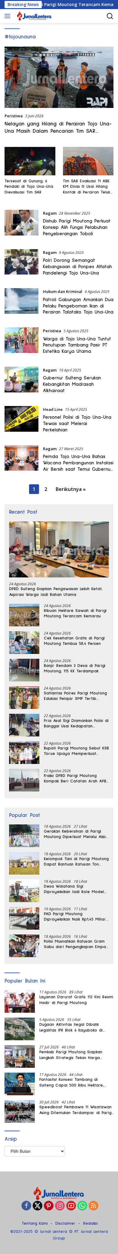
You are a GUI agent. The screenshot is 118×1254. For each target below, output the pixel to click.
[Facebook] (26, 1206)
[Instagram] (60, 1206)
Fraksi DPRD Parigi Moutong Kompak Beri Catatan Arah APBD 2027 (76, 779)
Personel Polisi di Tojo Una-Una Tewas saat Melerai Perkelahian (77, 423)
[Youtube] (71, 1206)
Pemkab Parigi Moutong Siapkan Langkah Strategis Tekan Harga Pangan (70, 1055)
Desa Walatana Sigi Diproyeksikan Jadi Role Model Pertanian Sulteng (74, 889)
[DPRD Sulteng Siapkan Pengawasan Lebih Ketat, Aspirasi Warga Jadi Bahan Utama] (59, 549)
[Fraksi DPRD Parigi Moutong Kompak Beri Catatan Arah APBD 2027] (24, 780)
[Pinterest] (49, 1206)
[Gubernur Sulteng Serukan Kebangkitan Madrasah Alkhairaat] (21, 382)
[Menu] (9, 16)
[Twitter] (37, 1206)
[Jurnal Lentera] (33, 16)
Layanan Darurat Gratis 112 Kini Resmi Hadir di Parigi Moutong (76, 1000)
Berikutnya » (71, 489)
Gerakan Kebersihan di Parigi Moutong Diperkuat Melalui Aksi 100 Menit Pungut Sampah (75, 834)
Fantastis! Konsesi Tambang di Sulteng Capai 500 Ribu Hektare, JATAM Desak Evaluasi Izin (71, 1082)
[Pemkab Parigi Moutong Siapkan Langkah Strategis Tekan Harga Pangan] (20, 1056)
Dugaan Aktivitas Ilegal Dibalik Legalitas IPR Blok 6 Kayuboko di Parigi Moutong (71, 1027)
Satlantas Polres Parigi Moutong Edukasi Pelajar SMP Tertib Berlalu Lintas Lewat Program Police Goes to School (75, 696)
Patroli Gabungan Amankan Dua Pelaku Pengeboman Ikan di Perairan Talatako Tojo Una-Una (78, 306)
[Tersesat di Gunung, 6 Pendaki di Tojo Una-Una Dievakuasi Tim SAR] (30, 161)
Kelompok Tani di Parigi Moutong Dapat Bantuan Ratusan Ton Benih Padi (76, 862)
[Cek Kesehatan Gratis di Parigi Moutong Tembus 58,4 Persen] (24, 642)
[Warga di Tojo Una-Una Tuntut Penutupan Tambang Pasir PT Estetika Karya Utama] (21, 342)
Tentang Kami (35, 1223)
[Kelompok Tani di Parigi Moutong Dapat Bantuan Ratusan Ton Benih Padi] (24, 863)
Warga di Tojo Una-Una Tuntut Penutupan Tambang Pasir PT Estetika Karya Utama (77, 345)
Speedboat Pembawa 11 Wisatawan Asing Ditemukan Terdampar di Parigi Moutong (75, 1110)
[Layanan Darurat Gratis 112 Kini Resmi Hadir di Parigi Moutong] (20, 1001)
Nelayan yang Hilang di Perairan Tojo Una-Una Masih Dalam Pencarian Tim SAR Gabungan (58, 131)
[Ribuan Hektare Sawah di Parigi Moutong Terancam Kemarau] (24, 615)
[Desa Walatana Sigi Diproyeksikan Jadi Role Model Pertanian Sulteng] (24, 890)
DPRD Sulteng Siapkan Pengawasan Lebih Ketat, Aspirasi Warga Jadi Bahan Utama (55, 591)
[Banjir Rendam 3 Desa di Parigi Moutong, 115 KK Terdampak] (24, 670)
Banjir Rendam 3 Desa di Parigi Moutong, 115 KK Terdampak (74, 668)
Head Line (53, 409)
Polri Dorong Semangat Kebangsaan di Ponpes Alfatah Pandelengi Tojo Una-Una (77, 266)
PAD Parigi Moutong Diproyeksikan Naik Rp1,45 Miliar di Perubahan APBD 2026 (75, 917)
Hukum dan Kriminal (62, 291)
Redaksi (90, 1223)
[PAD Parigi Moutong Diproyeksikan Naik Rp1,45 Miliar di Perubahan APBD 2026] (24, 918)
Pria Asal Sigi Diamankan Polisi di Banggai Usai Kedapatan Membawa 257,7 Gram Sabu (76, 724)
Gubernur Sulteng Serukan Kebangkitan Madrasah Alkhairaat (72, 384)
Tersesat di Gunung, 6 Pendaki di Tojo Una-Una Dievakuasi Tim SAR (29, 186)
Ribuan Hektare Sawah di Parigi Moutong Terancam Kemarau (75, 613)
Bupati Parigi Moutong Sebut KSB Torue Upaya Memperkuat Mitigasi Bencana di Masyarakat (76, 751)
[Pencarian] (110, 16)
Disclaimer (65, 1223)
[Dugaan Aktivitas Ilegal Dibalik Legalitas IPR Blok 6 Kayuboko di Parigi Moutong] (20, 1029)
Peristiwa (14, 116)
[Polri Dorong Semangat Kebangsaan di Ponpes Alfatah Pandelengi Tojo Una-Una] (21, 264)
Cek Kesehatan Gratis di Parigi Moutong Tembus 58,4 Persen (74, 641)
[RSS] (93, 1206)
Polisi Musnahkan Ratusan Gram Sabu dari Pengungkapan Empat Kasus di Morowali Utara (75, 944)
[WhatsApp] (82, 1206)
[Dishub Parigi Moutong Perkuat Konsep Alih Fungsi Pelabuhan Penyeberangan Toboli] (21, 225)
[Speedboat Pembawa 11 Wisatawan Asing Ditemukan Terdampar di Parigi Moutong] (20, 1111)
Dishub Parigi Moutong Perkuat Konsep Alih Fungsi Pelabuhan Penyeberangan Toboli (76, 227)
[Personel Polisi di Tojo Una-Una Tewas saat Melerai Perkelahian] (21, 421)
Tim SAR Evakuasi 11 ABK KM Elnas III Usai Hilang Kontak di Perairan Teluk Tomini (86, 187)
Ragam (50, 213)
